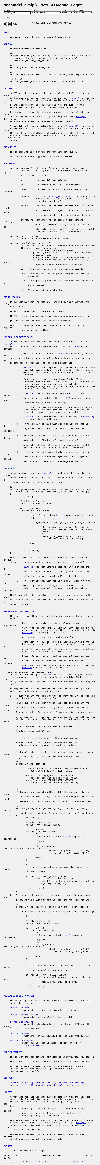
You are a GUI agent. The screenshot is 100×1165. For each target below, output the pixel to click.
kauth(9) (76, 98)
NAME (6, 32)
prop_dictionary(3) (62, 196)
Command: (8, 10)
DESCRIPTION (10, 88)
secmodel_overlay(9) (21, 1040)
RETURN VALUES (12, 297)
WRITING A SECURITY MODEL (18, 337)
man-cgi (71, 1162)
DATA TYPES (10, 147)
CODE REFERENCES (13, 1052)
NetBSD (42, 1162)
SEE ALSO (9, 1078)
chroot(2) (27, 632)
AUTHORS (8, 1146)
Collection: (78, 10)
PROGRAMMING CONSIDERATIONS (20, 611)
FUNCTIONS (9, 163)
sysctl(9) (31, 393)
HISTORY (8, 1092)
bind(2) (60, 515)
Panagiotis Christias (83, 1162)
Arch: (66, 10)
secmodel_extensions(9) (23, 1022)
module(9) (74, 126)
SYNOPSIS (9, 44)
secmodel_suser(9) (20, 1008)
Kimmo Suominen (53, 1162)
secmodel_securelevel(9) (24, 1015)
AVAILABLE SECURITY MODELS (19, 996)
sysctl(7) (65, 398)
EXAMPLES (9, 468)
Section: (35, 10)
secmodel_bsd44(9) (20, 1033)
